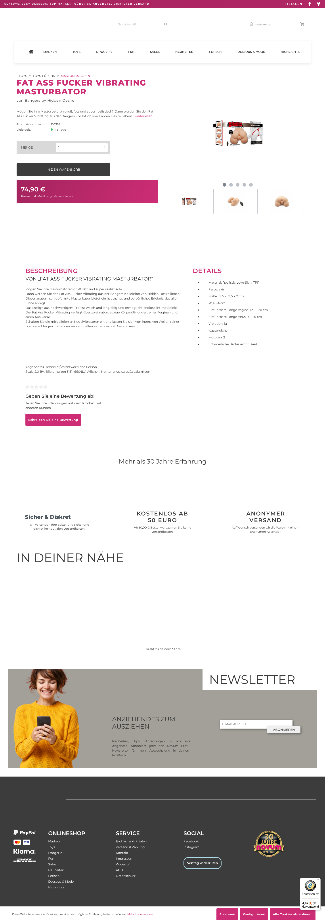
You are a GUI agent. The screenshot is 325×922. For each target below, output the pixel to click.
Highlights (290, 51)
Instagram (191, 847)
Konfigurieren (254, 914)
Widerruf (123, 864)
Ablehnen (227, 914)
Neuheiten (184, 51)
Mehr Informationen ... (142, 914)
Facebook (191, 841)
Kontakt (122, 853)
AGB (119, 870)
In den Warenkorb (63, 170)
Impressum (125, 859)
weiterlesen (143, 116)
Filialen (294, 4)
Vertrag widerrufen (202, 863)
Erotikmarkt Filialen (131, 841)
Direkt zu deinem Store (163, 649)
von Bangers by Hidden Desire (46, 100)
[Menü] (318, 880)
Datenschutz (126, 876)
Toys (76, 51)
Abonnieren (284, 730)
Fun (131, 51)
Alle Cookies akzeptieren (293, 914)
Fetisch (215, 51)
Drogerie (104, 51)
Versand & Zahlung (130, 847)
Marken (50, 51)
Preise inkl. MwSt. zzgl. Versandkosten (48, 196)
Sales (155, 51)
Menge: (27, 147)
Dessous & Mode (251, 51)
